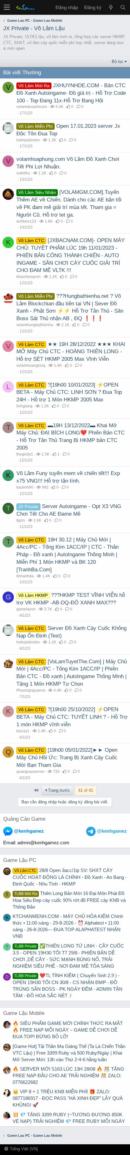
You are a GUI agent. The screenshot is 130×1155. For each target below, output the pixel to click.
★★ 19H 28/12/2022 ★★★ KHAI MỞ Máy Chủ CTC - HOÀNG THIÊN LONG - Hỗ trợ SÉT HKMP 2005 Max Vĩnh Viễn (70, 351)
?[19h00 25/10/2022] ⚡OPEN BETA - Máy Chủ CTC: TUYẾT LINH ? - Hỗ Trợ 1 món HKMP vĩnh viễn (71, 717)
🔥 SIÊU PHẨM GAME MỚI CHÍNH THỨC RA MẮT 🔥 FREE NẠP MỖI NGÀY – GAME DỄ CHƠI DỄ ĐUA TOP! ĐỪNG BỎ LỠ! (68, 1030)
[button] (6, 7)
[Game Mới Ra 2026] (111, 7)
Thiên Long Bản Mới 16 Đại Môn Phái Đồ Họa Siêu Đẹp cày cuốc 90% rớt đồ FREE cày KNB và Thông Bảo (69, 900)
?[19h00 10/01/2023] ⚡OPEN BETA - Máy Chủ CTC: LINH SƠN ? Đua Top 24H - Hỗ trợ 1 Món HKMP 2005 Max (69, 392)
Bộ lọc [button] (117, 61)
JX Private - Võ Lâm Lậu (34, 28)
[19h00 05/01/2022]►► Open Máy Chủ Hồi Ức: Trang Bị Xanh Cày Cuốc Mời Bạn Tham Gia (66, 757)
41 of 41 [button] (85, 790)
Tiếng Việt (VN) (23, 1149)
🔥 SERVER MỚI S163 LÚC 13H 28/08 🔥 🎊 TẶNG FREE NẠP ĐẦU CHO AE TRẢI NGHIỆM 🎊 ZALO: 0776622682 (68, 1075)
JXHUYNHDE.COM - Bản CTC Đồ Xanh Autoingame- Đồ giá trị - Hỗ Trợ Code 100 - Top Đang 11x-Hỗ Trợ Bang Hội (71, 93)
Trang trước (58, 790)
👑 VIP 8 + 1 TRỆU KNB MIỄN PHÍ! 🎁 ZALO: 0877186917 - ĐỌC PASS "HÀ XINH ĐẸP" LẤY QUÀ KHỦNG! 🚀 (68, 1098)
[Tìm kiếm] (123, 7)
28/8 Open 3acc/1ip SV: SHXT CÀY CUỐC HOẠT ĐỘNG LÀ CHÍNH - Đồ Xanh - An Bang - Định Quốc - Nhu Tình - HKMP (70, 877)
